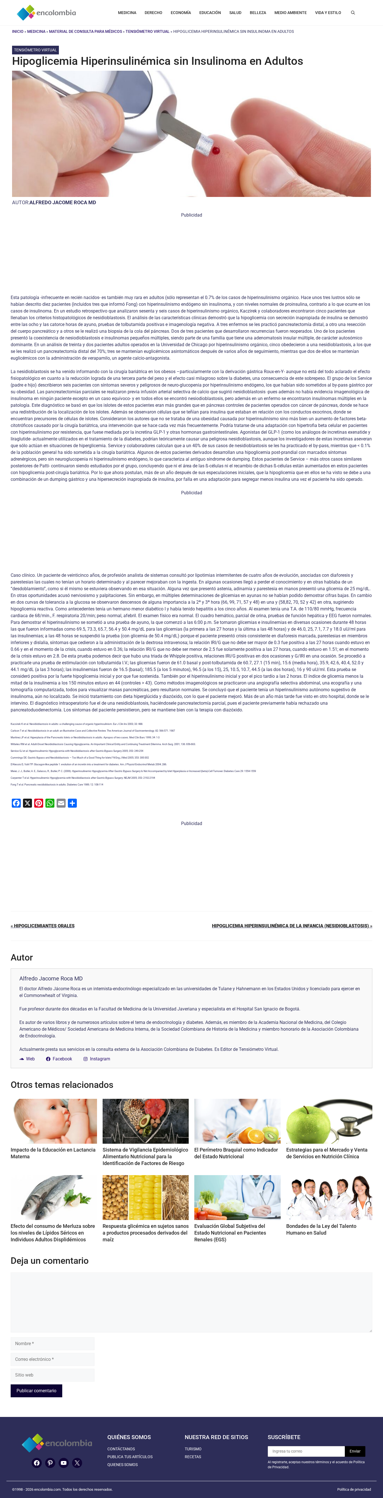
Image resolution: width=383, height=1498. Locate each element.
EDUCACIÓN (210, 12)
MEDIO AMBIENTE (290, 12)
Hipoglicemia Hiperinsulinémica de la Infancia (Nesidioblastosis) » (292, 926)
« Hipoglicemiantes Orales (43, 926)
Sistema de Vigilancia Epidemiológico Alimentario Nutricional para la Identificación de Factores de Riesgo (145, 1156)
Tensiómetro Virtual (148, 31)
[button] (353, 12)
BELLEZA (258, 12)
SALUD (235, 12)
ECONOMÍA (181, 12)
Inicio (18, 31)
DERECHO (153, 12)
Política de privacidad (354, 1489)
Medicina (36, 31)
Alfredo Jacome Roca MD (62, 202)
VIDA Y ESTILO (328, 12)
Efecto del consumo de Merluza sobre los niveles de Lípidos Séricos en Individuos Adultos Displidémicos (53, 1232)
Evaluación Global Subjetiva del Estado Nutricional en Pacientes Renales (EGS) (230, 1232)
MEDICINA (127, 12)
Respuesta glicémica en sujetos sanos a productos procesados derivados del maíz (146, 1232)
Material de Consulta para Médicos (85, 31)
